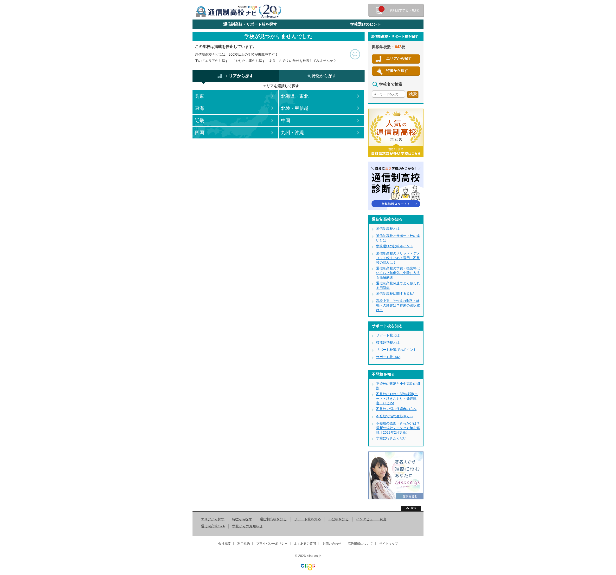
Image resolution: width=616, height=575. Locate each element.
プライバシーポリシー (272, 543)
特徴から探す (397, 70)
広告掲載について (360, 543)
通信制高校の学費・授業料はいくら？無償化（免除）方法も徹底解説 (398, 272)
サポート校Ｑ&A (388, 357)
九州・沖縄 (292, 132)
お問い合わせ (331, 543)
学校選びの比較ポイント (394, 246)
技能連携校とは (388, 342)
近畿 (199, 120)
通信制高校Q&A (213, 526)
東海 (199, 108)
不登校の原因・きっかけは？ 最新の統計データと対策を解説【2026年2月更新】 (398, 427)
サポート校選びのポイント (396, 350)
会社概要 (224, 543)
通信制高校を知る (273, 519)
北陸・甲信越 (294, 108)
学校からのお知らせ (247, 526)
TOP (413, 508)
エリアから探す (398, 58)
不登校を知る (338, 519)
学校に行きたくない (391, 438)
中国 (285, 120)
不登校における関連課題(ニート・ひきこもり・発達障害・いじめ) (397, 398)
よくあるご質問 (305, 543)
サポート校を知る (307, 519)
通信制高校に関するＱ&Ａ (395, 293)
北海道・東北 (294, 96)
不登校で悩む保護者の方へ (396, 409)
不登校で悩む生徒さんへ (394, 416)
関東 (199, 96)
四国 (199, 132)
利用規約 (243, 543)
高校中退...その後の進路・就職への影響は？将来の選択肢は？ (398, 305)
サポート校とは (388, 335)
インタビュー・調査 (371, 519)
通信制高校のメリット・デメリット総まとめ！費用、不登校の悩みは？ (398, 257)
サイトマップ (388, 543)
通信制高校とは (388, 228)
